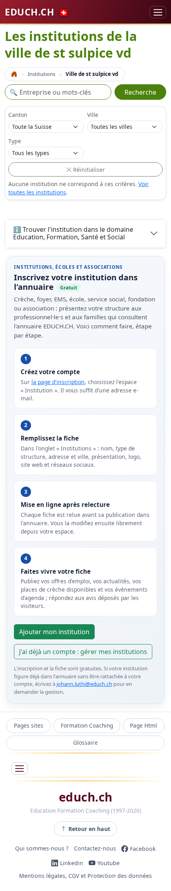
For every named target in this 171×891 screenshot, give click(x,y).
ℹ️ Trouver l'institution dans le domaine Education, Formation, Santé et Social (73, 233)
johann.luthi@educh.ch (84, 683)
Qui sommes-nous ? (41, 848)
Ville (92, 114)
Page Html (143, 725)
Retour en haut (89, 829)
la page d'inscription (58, 382)
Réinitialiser (88, 169)
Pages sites (28, 725)
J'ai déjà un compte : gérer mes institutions (83, 651)
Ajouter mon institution (54, 631)
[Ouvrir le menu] (19, 768)
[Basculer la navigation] (158, 12)
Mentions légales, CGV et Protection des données (85, 875)
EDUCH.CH (37, 12)
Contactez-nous (95, 848)
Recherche (140, 92)
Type (14, 141)
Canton (17, 114)
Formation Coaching (87, 725)
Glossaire (85, 742)
